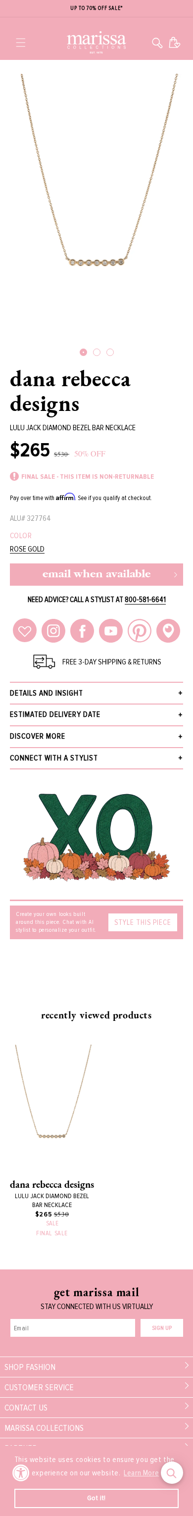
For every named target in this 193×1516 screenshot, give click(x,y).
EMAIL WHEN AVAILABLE (96, 574)
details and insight (46, 693)
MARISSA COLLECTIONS (44, 1427)
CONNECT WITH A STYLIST (54, 758)
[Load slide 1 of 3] (83, 352)
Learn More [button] (141, 1473)
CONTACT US (26, 1407)
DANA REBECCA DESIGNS (70, 390)
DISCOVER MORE (37, 736)
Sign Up (162, 1328)
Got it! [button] (96, 1498)
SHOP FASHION (29, 1367)
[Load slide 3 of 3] (110, 352)
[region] (96, 8)
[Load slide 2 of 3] (96, 352)
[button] (21, 42)
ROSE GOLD (27, 549)
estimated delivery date (55, 714)
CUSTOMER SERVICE (39, 1387)
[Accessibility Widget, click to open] (21, 1473)
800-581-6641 (145, 599)
